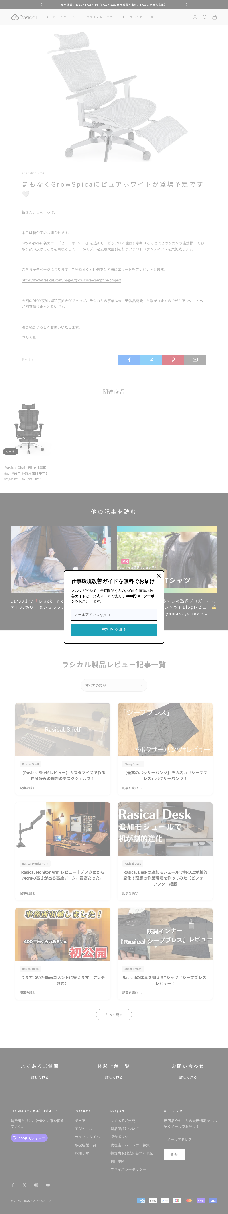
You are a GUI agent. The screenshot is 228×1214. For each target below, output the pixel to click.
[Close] (158, 575)
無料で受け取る (114, 630)
